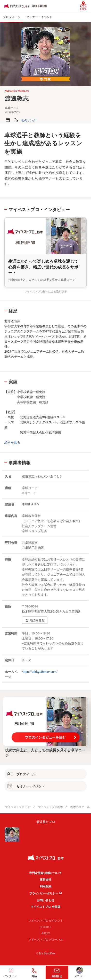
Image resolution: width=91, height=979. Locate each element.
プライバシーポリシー (43, 893)
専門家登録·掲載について (45, 873)
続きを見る (12, 442)
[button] (28, 120)
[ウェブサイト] (8, 120)
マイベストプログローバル (45, 939)
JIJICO (45, 933)
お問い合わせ (45, 900)
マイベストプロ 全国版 (45, 906)
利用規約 (45, 886)
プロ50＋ (46, 927)
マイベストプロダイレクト (45, 920)
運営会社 (45, 879)
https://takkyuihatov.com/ (40, 671)
